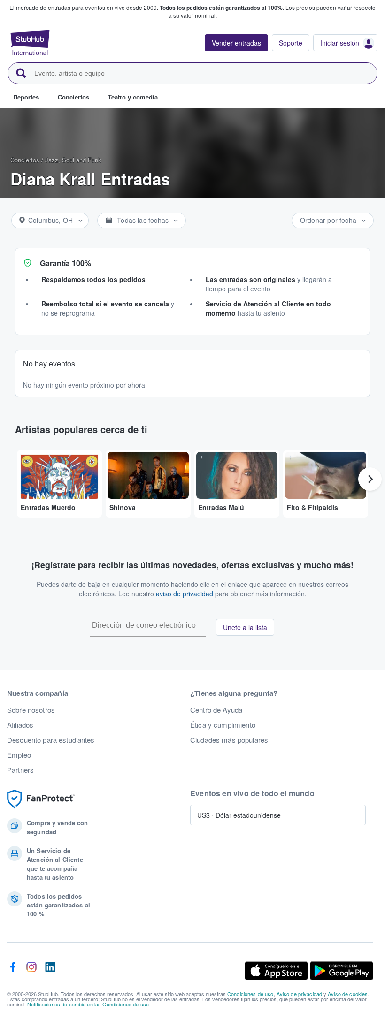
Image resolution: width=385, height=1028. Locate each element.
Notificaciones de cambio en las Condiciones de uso (88, 1004)
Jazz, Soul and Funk (73, 159)
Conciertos (24, 159)
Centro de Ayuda (216, 710)
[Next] (370, 479)
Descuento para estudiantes (51, 740)
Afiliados (20, 725)
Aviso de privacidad (300, 994)
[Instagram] (31, 970)
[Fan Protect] (41, 799)
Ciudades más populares (229, 740)
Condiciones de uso (250, 994)
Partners (20, 770)
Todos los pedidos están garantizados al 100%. (222, 7)
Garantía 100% (65, 263)
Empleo (19, 755)
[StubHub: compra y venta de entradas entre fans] (30, 42)
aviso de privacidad (184, 593)
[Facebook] (12, 970)
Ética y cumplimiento (222, 725)
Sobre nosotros (31, 710)
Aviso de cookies (348, 994)
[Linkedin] (50, 970)
